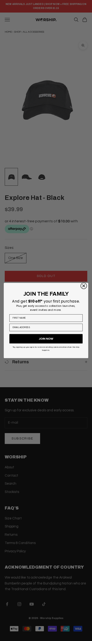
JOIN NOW (46, 338)
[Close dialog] (84, 286)
